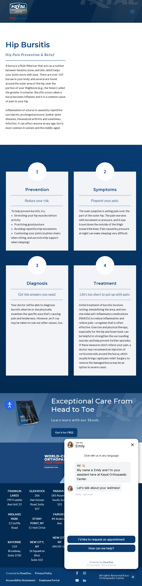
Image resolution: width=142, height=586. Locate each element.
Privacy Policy (43, 573)
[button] (64, 432)
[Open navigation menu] (132, 11)
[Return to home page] (18, 11)
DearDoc (25, 573)
